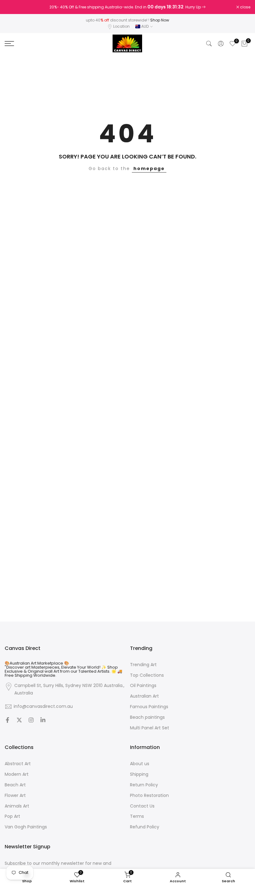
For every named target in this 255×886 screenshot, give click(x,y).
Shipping (139, 774)
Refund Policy (144, 827)
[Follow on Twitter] (19, 720)
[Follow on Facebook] (7, 720)
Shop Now (159, 20)
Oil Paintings (143, 686)
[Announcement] (127, 7)
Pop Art (12, 816)
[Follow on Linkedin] (43, 720)
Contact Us (142, 806)
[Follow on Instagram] (31, 720)
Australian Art (144, 696)
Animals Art (17, 806)
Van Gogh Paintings (26, 827)
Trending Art (143, 665)
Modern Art (17, 774)
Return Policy (144, 785)
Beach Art (15, 785)
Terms (137, 816)
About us (139, 764)
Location (121, 26)
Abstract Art (18, 764)
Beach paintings (147, 717)
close (13, 7)
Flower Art (15, 795)
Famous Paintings (149, 707)
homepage (149, 168)
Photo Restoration (149, 795)
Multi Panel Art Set (149, 728)
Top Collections (147, 675)
